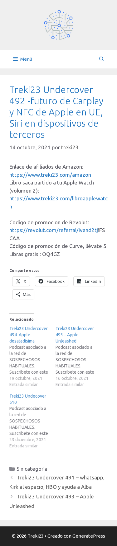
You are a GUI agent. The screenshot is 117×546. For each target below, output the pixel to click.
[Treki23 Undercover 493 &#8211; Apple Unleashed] (79, 356)
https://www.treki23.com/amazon (50, 175)
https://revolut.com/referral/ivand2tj (53, 230)
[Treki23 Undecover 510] (32, 421)
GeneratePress (88, 536)
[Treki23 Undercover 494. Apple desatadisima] (32, 356)
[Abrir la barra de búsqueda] (101, 59)
